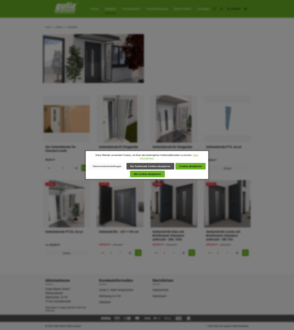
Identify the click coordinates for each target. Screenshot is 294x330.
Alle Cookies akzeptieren (147, 174)
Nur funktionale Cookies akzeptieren (150, 166)
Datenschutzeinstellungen (107, 166)
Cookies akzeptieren (190, 166)
